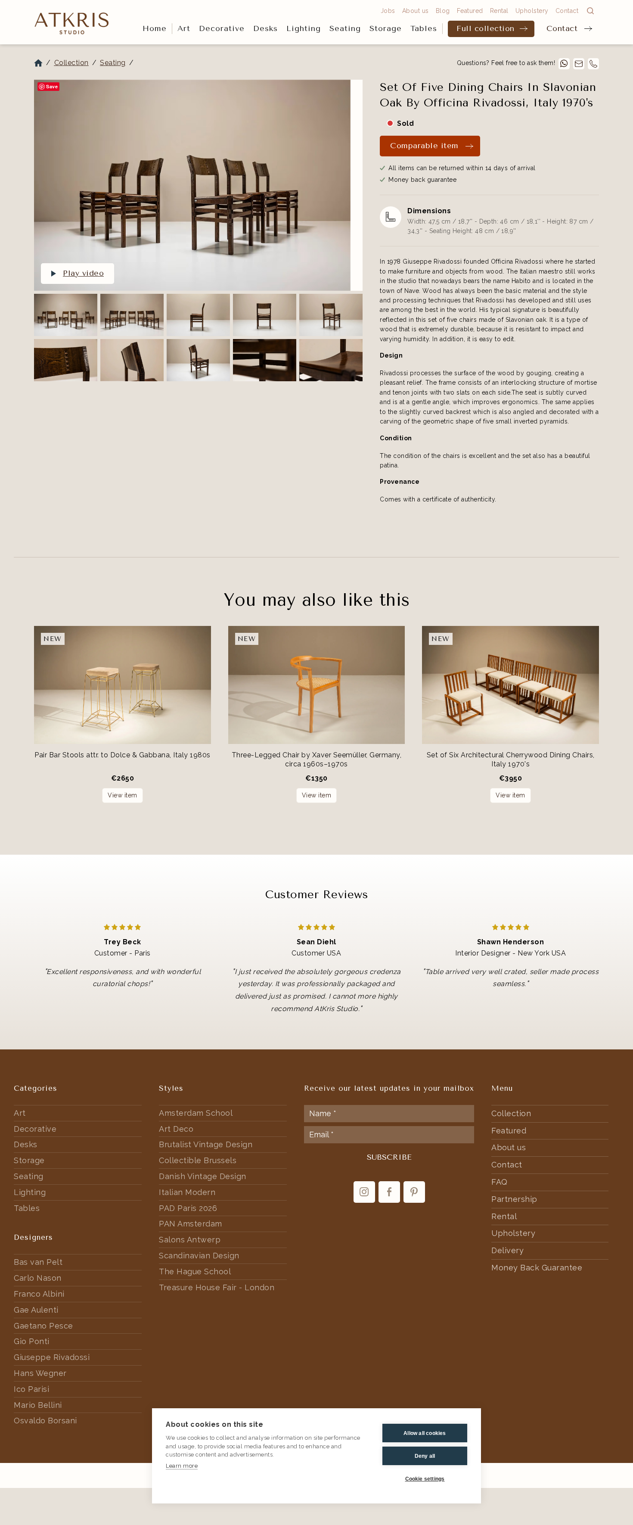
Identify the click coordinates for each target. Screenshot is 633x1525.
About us (415, 10)
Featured (470, 10)
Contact (562, 28)
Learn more (182, 1466)
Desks (265, 28)
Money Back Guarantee (536, 1267)
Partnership (514, 1199)
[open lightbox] (192, 185)
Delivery (507, 1250)
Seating (345, 28)
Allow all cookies (424, 1433)
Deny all (425, 1456)
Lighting (303, 28)
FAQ (499, 1181)
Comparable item (424, 145)
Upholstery (532, 10)
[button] (184, 28)
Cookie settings (425, 1479)
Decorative (222, 28)
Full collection (485, 28)
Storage (385, 28)
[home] (72, 22)
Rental (499, 10)
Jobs (388, 10)
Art (183, 28)
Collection (71, 63)
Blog (443, 10)
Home (155, 28)
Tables (423, 28)
